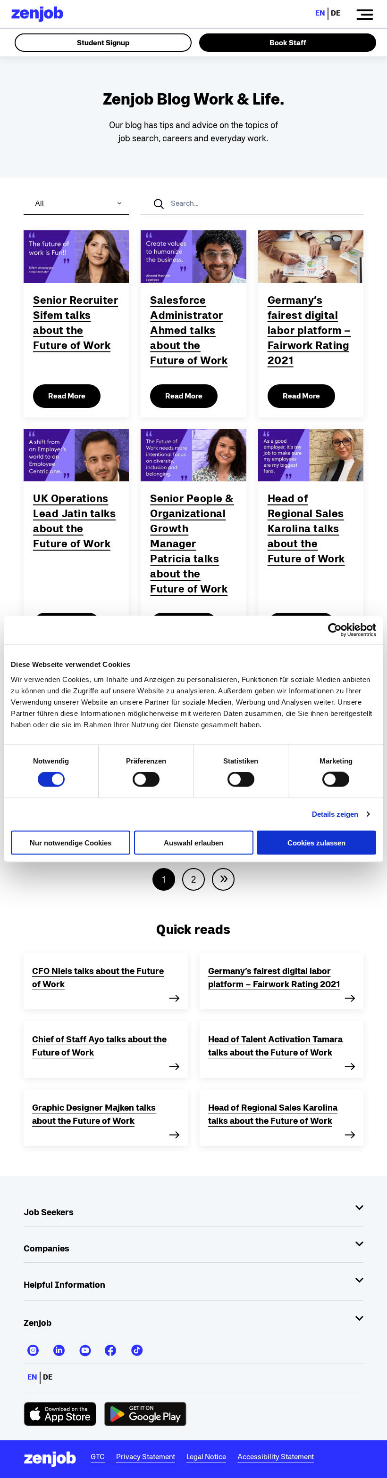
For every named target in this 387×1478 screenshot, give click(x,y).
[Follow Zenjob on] (60, 1414)
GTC (98, 1456)
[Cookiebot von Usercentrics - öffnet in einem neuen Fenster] (335, 630)
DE (335, 12)
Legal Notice (206, 1456)
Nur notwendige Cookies (70, 842)
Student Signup (103, 42)
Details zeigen (335, 814)
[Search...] (159, 204)
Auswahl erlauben (193, 842)
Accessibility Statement (275, 1456)
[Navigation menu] (364, 14)
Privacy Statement (145, 1456)
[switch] (146, 779)
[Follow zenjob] (33, 1346)
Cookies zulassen (316, 842)
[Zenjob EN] (37, 14)
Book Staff (287, 42)
